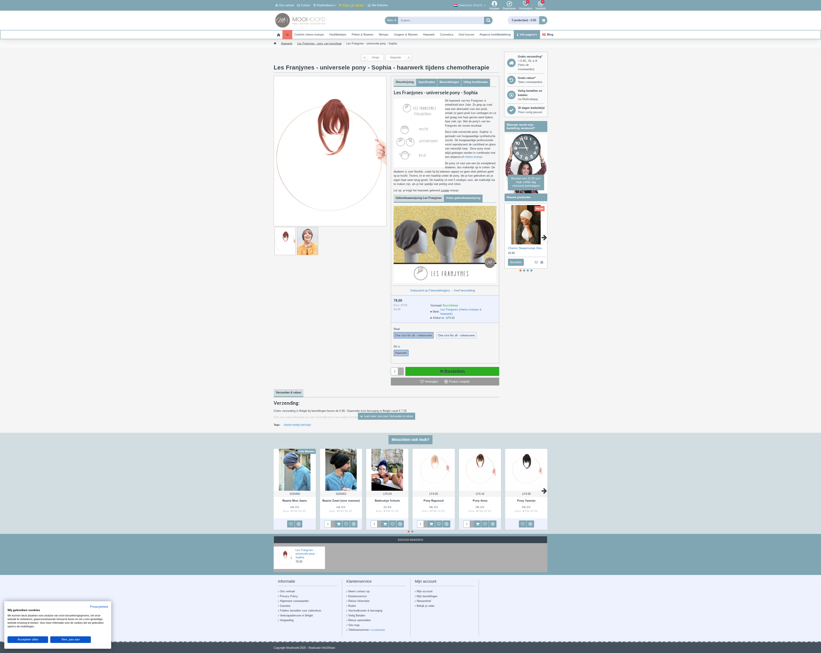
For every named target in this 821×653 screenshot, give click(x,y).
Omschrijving (405, 82)
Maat (397, 329)
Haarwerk (286, 43)
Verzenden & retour (288, 392)
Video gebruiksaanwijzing (463, 197)
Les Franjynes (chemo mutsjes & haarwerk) (460, 311)
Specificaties (426, 82)
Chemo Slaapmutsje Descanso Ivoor (527, 248)
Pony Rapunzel (434, 500)
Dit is (397, 346)
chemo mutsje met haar (297, 424)
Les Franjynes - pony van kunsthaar (319, 43)
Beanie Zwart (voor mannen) (341, 500)
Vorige (375, 57)
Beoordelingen (449, 82)
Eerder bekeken (410, 539)
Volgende (395, 57)
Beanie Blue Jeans (294, 500)
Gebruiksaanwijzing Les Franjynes (419, 197)
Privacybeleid (99, 606)
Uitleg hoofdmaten (476, 82)
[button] (508, 237)
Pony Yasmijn (526, 500)
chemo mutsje (473, 156)
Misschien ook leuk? (410, 439)
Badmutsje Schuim (387, 500)
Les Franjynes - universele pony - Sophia (306, 553)
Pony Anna (480, 500)
